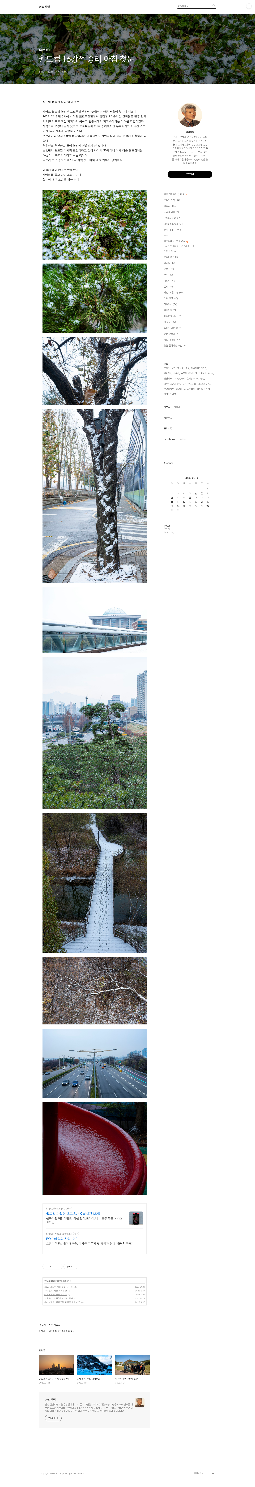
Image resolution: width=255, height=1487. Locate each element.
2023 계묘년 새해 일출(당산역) (58, 1287)
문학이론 (171, 257)
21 (202, 502)
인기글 (177, 407)
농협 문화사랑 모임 (175, 345)
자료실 (170, 322)
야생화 (169, 280)
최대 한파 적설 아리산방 (55, 1290)
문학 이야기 (172, 229)
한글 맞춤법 (171, 333)
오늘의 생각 (50, 1281)
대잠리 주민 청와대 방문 (55, 1294)
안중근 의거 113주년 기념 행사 (58, 1298)
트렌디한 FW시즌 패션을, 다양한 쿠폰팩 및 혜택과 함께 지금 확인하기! (90, 1243)
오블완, (167, 368)
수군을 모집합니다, (189, 373)
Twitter (182, 439)
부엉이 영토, (169, 389)
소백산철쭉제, (179, 378)
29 (207, 506)
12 (190, 497)
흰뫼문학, (168, 373)
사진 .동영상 (172, 339)
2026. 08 (190, 478)
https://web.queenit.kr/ (59, 1233)
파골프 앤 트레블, (206, 373)
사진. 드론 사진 (174, 292)
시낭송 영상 (171, 212)
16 (172, 502)
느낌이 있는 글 (173, 327)
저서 (168, 235)
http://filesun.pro (55, 1208)
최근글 (167, 407)
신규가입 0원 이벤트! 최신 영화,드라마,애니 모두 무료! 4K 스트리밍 (84, 1220)
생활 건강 (171, 298)
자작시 (170, 206)
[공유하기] (54, 1266)
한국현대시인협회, (199, 368)
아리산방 (44, 7)
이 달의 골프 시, (203, 389)
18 (184, 502)
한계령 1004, (193, 378)
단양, (202, 378)
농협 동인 (170, 251)
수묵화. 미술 (172, 218)
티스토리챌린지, (205, 384)
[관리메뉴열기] (249, 6)
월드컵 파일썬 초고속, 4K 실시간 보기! (73, 1213)
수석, (187, 368)
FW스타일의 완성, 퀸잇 (62, 1238)
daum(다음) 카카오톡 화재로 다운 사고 (62, 1302)
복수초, (176, 373)
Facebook (169, 439)
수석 (169, 274)
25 (184, 506)
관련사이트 (198, 1473)
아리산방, (192, 384)
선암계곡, (168, 378)
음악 (168, 286)
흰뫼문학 (170, 310)
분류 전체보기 (174, 194)
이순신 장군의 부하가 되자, (175, 384)
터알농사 (170, 304)
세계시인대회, (190, 389)
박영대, (179, 389)
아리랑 (169, 263)
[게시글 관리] (58, 1266)
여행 (169, 269)
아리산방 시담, (170, 394)
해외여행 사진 (172, 316)
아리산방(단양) (174, 223)
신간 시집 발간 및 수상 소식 (181, 246)
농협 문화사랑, (178, 368)
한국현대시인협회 (174, 241)
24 (178, 506)
